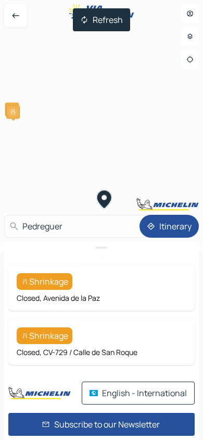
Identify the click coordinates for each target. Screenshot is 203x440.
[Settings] (190, 36)
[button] (13, 111)
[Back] (15, 15)
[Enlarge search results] (101, 247)
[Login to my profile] (190, 13)
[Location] (190, 59)
